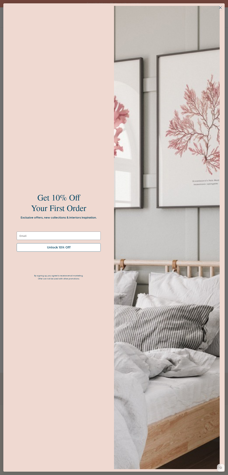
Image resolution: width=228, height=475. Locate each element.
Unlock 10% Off (59, 247)
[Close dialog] (220, 8)
